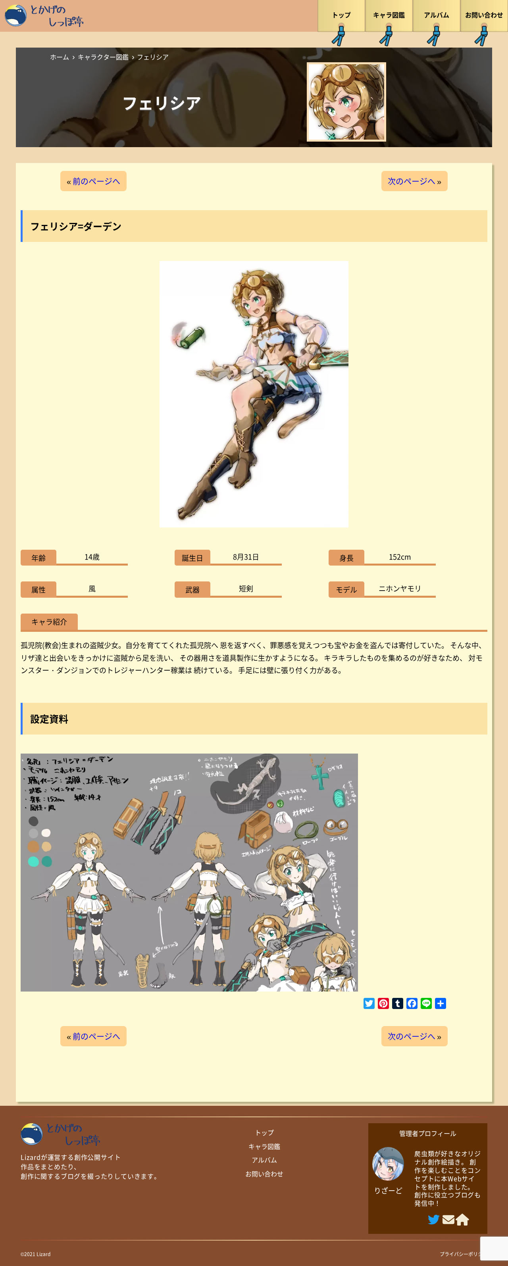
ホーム (59, 56)
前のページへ (96, 181)
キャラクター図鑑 (103, 56)
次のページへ (411, 181)
